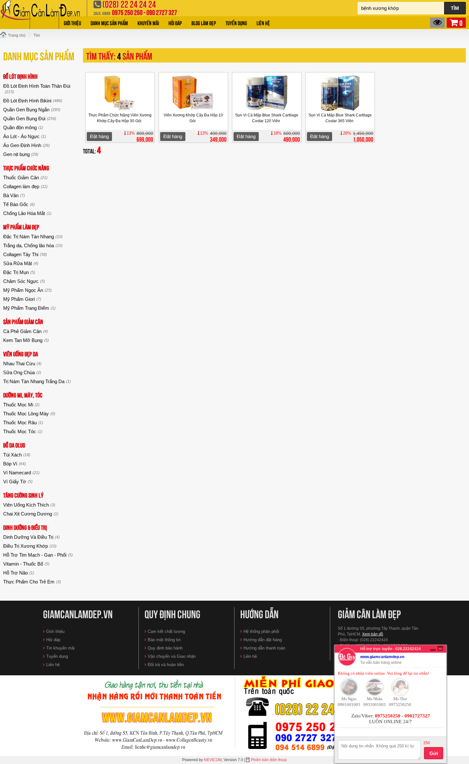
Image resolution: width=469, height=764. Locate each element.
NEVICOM (213, 760)
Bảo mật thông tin (164, 639)
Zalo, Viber (101, 13)
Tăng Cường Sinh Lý (23, 495)
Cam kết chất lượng (166, 631)
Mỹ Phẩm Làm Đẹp (21, 227)
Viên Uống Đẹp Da (20, 354)
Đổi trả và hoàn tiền (166, 664)
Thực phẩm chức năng (26, 168)
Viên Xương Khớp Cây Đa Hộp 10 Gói (193, 118)
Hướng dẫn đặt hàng (262, 639)
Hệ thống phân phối (261, 631)
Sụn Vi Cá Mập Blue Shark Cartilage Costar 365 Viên (340, 118)
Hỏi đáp (175, 22)
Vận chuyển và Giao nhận (172, 656)
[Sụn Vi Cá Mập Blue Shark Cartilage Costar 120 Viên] (267, 93)
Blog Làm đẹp (203, 22)
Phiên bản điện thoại (269, 760)
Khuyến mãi (148, 22)
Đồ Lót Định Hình (20, 76)
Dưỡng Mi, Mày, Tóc (22, 395)
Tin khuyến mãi (60, 648)
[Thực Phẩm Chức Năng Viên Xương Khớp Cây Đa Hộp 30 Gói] (120, 93)
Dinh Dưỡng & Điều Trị (25, 527)
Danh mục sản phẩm (109, 22)
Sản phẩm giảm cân (23, 321)
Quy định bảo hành (165, 648)
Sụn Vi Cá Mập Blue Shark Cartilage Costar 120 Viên (266, 118)
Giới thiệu (72, 22)
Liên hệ (263, 22)
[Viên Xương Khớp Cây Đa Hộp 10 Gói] (193, 93)
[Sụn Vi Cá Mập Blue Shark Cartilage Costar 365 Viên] (340, 93)
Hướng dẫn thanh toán (264, 648)
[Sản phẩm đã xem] (437, 23)
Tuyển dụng (236, 22)
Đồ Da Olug (14, 445)
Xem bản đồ (372, 634)
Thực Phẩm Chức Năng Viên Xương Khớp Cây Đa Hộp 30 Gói (120, 118)
